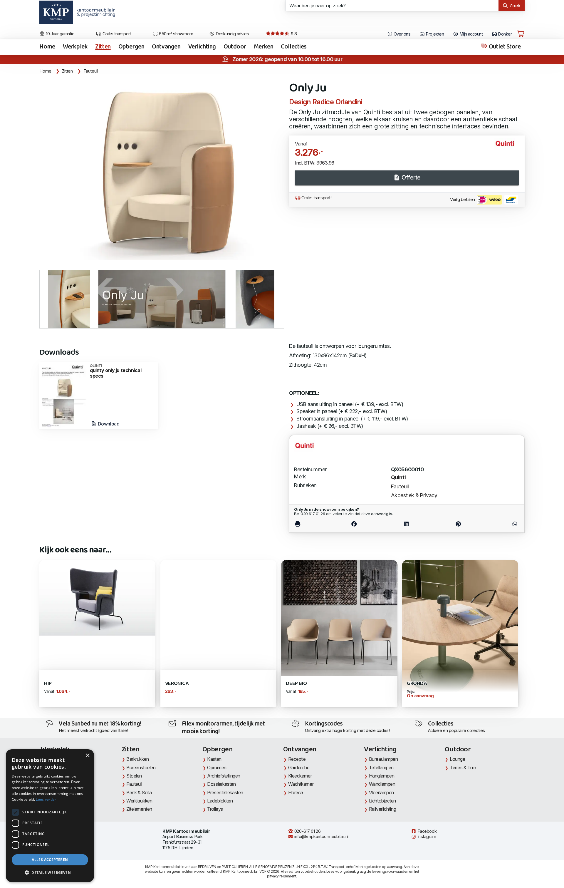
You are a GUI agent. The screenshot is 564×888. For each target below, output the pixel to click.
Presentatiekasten (225, 792)
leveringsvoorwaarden (390, 871)
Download (108, 424)
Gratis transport (116, 33)
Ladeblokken (220, 801)
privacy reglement (281, 876)
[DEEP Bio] (339, 617)
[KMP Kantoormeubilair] (56, 14)
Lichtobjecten (382, 801)
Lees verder (46, 799)
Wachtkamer (301, 784)
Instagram (426, 836)
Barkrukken (137, 759)
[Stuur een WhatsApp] (501, 524)
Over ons (401, 34)
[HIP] (97, 597)
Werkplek (75, 47)
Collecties (294, 47)
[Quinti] (507, 146)
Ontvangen (166, 47)
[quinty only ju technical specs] (63, 395)
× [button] (87, 755)
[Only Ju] (160, 169)
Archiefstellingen (223, 776)
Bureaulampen (383, 759)
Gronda (417, 683)
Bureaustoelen (140, 767)
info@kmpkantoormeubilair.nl (320, 836)
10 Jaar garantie (60, 33)
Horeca (295, 792)
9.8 (293, 33)
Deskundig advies (232, 33)
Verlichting (202, 47)
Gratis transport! (315, 197)
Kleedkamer (300, 776)
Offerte (410, 177)
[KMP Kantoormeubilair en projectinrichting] (94, 14)
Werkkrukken (139, 801)
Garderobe (299, 767)
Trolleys (215, 809)
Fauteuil (90, 71)
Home (47, 47)
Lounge (457, 759)
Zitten (102, 47)
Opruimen (216, 767)
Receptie (297, 759)
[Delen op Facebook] (354, 524)
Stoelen (134, 776)
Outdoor (235, 47)
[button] (50, 872)
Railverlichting (382, 809)
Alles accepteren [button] (50, 859)
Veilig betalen (463, 199)
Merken (263, 47)
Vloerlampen (381, 792)
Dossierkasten (221, 784)
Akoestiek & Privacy (414, 495)
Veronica (176, 683)
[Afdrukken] (311, 524)
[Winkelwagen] (521, 34)
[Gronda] (460, 635)
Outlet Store (504, 47)
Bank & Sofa (139, 792)
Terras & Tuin (463, 767)
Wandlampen (382, 784)
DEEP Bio (296, 683)
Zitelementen (139, 809)
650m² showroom (175, 33)
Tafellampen (381, 767)
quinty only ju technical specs (115, 371)
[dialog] (50, 815)
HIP (48, 683)
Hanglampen (382, 776)
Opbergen (131, 47)
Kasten (214, 759)
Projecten (434, 34)
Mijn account (470, 34)
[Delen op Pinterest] (458, 524)
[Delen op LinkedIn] (406, 524)
